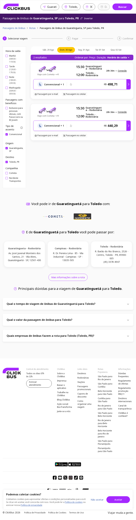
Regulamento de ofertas (124, 382)
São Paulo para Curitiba (105, 385)
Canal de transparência (125, 407)
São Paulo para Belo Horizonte (105, 414)
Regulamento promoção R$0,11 (124, 391)
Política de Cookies (57, 512)
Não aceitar (97, 499)
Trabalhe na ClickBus (62, 394)
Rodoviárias (83, 377)
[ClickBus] (16, 6)
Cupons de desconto (82, 395)
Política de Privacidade (35, 512)
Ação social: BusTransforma (64, 405)
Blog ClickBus (63, 399)
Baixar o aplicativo (61, 386)
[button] (122, 71)
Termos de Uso (76, 512)
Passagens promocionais (84, 388)
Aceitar (118, 499)
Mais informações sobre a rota (68, 277)
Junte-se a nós (63, 411)
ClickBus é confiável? (123, 414)
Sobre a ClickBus (61, 375)
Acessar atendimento (35, 383)
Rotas (32, 28)
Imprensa (61, 380)
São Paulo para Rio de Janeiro (105, 378)
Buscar (122, 6)
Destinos (81, 373)
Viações (81, 382)
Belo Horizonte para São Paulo (105, 392)
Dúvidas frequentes (123, 375)
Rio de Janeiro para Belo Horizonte (104, 423)
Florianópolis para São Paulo (105, 450)
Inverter (88, 18)
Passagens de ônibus (14, 28)
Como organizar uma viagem (84, 404)
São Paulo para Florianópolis (105, 442)
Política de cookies (74, 502)
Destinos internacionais (125, 400)
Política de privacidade (31, 505)
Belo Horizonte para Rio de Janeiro (105, 433)
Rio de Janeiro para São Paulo (105, 407)
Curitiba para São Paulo (104, 400)
